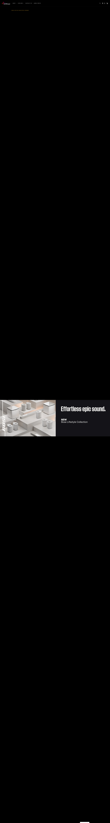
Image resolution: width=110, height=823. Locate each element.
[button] (14, 3)
